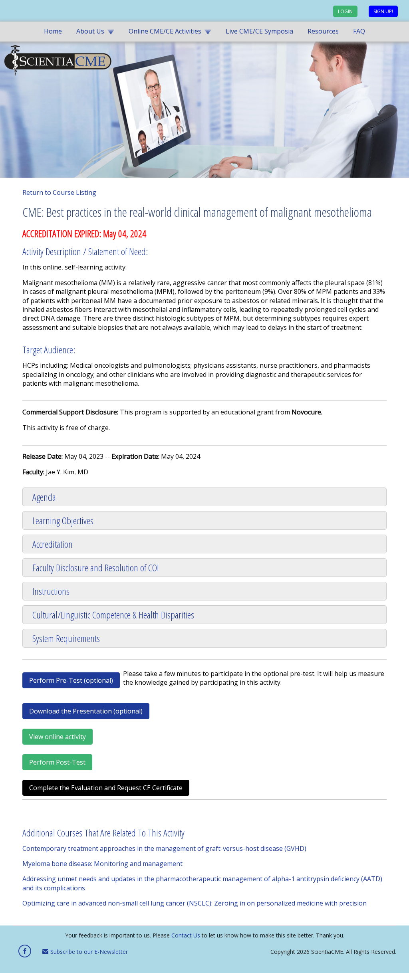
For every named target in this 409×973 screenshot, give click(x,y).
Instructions (50, 591)
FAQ (359, 31)
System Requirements (66, 638)
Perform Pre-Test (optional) (71, 680)
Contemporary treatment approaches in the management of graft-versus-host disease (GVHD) (164, 848)
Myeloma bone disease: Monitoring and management (102, 863)
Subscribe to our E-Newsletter (88, 951)
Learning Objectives (62, 520)
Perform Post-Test (57, 762)
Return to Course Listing (59, 192)
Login (345, 11)
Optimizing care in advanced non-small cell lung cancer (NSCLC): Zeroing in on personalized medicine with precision (194, 903)
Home (53, 31)
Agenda (44, 496)
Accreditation (52, 544)
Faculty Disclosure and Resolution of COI (95, 567)
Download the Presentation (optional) (86, 711)
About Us (90, 31)
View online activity (57, 736)
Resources (323, 31)
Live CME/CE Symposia (259, 31)
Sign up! (383, 11)
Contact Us (185, 935)
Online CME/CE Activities (165, 31)
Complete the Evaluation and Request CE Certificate (106, 787)
